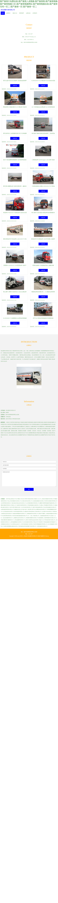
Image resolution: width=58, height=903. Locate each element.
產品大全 (15, 13)
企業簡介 (8, 13)
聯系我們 (21, 13)
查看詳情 (15, 85)
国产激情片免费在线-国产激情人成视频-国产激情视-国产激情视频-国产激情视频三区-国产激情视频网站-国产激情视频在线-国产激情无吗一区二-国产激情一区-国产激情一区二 (29, 4)
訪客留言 (35, 13)
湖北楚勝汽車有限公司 (8, 10)
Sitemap (47, 536)
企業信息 (28, 13)
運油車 (25, 536)
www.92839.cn (30, 39)
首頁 (3, 13)
